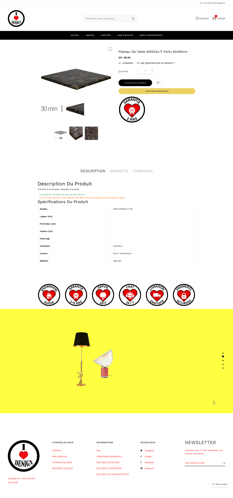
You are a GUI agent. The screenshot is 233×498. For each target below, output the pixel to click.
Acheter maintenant (157, 91)
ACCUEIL (75, 35)
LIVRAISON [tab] (143, 171)
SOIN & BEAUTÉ (125, 35)
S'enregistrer (219, 3)
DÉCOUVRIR (153, 383)
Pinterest (149, 468)
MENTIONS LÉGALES (62, 468)
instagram (149, 450)
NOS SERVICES (59, 456)
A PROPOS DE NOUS (62, 462)
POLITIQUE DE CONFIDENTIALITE (112, 474)
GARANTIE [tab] (119, 171)
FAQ (98, 450)
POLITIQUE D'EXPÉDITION (108, 468)
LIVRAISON (127, 63)
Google (148, 456)
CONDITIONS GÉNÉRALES (109, 456)
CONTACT (56, 450)
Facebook (149, 462)
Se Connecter (206, 3)
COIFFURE (106, 35)
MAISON (90, 35)
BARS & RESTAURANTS (151, 35)
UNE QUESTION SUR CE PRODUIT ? (157, 63)
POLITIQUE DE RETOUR (107, 462)
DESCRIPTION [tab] (92, 171)
